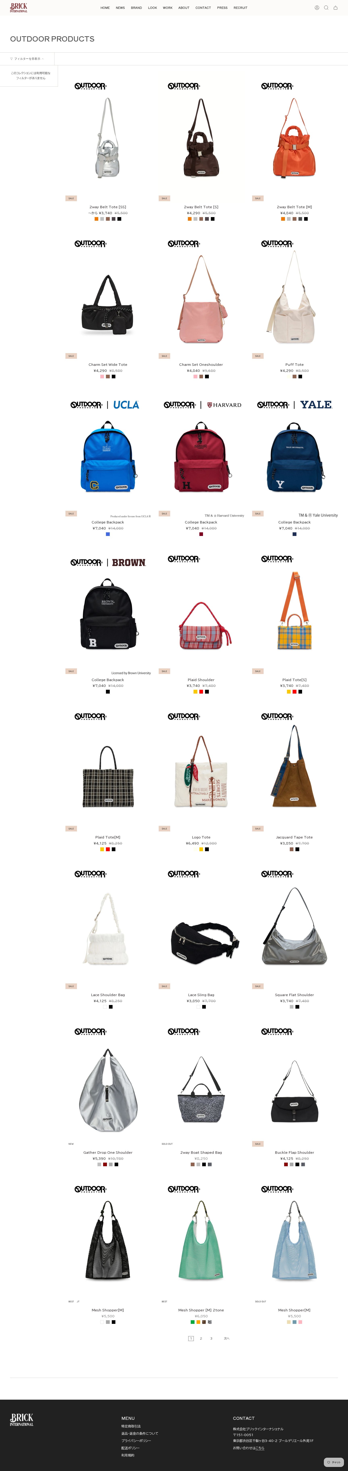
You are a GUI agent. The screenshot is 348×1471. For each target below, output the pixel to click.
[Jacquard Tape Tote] (294, 767)
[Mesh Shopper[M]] (107, 1240)
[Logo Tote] (201, 767)
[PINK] (102, 376)
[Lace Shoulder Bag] (107, 925)
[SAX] (294, 1322)
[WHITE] (105, 1007)
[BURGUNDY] (201, 534)
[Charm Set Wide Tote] (107, 294)
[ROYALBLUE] (108, 534)
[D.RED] (105, 1164)
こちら (260, 1448)
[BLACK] (119, 219)
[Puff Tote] (294, 294)
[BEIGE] (289, 1322)
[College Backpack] (107, 452)
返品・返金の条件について (139, 1433)
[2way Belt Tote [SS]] (107, 137)
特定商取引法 (131, 1426)
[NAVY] (294, 534)
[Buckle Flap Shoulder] (294, 1082)
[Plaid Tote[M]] (107, 767)
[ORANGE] (96, 219)
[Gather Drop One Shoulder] (107, 1082)
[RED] (201, 691)
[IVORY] (289, 376)
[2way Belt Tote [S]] (201, 137)
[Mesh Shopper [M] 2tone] (201, 1240)
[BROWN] (108, 219)
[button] (136, 7)
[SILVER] (102, 219)
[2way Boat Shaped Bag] (201, 1082)
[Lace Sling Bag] (201, 925)
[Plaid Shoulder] (201, 610)
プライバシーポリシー (136, 1440)
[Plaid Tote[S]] (294, 610)
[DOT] (209, 1164)
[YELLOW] (195, 691)
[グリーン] (192, 1322)
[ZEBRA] (209, 1322)
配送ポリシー (130, 1448)
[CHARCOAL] (113, 219)
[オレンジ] (198, 1322)
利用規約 (127, 1455)
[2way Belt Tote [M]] (294, 137)
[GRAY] (111, 1164)
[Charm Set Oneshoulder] (201, 294)
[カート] (335, 7)
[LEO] (204, 1322)
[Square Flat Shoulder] (294, 925)
